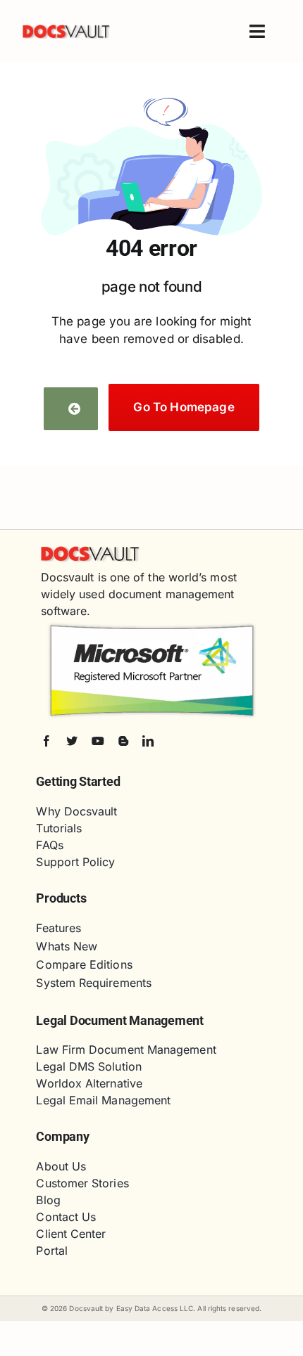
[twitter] (72, 741)
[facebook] (46, 741)
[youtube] (98, 741)
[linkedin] (148, 741)
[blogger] (123, 741)
